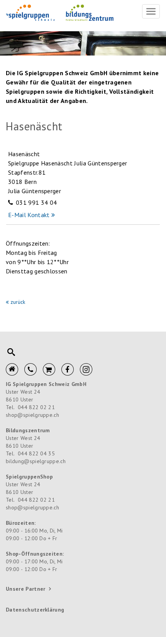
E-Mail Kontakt (28, 215)
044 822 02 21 (36, 407)
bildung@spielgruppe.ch (36, 461)
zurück (17, 301)
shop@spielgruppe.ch (32, 414)
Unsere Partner (25, 588)
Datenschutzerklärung (35, 609)
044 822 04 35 (36, 453)
